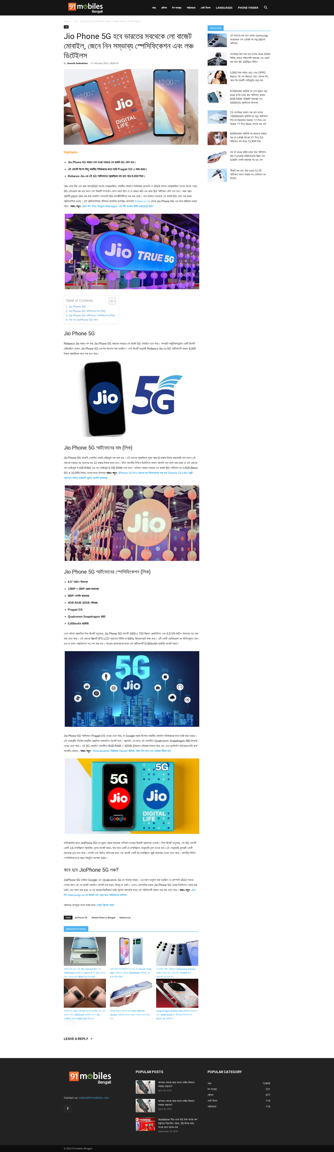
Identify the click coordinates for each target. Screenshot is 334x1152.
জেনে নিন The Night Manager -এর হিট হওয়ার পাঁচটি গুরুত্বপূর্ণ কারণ (117, 206)
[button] (265, 8)
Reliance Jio (142, 201)
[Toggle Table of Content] (110, 301)
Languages (224, 7)
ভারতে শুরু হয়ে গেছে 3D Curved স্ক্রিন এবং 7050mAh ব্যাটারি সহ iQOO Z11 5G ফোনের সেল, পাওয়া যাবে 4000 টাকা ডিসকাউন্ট (84, 973)
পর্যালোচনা (191, 7)
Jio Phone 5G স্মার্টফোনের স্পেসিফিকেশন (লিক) (92, 315)
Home (67, 21)
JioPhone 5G (81, 917)
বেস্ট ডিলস (205, 7)
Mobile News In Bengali (103, 917)
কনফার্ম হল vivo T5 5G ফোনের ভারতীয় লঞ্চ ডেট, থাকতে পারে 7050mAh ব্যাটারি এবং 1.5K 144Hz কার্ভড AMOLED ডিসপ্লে (85, 1014)
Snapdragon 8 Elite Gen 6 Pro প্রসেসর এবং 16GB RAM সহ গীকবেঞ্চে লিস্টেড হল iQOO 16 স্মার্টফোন (176, 1014)
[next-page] (72, 1023)
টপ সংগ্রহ (176, 7)
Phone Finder (248, 7)
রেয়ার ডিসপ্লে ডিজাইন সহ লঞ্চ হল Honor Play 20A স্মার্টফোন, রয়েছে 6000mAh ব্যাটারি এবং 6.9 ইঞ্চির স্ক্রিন (130, 973)
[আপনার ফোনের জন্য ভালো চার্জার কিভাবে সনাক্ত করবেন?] (145, 1087)
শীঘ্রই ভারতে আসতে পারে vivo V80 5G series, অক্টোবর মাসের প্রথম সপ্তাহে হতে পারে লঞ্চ (130, 1014)
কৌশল (164, 7)
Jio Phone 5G (77, 306)
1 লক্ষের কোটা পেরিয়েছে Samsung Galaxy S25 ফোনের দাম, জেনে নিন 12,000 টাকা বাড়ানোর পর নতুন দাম (175, 973)
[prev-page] (66, 1023)
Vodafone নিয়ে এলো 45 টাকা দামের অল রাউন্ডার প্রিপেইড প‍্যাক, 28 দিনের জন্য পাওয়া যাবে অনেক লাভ (177, 1123)
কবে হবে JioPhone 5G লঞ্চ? (83, 319)
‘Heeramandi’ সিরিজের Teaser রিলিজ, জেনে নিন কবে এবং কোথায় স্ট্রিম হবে (131, 750)
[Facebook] (68, 1108)
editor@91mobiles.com (94, 1098)
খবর (154, 7)
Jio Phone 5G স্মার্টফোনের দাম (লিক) (87, 311)
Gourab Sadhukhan (77, 63)
